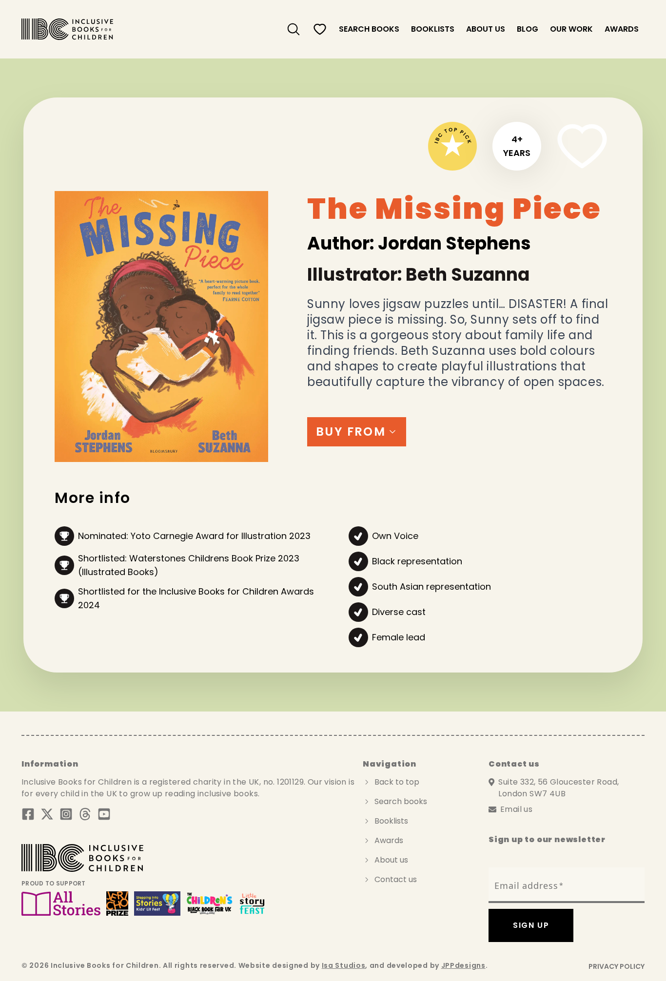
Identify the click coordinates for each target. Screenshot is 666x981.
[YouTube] (104, 814)
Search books (400, 801)
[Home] (67, 29)
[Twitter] (47, 814)
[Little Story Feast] (252, 903)
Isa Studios (344, 965)
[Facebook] (28, 814)
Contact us (395, 879)
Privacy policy (616, 966)
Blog (527, 29)
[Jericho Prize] (117, 903)
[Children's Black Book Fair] (209, 903)
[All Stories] (60, 903)
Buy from (351, 431)
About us (485, 29)
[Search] (293, 29)
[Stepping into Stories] (157, 903)
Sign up (531, 925)
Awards (622, 29)
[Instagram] (66, 814)
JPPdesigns (463, 965)
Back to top (396, 782)
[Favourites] (320, 29)
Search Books (369, 29)
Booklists (432, 29)
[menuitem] (293, 29)
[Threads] (85, 814)
